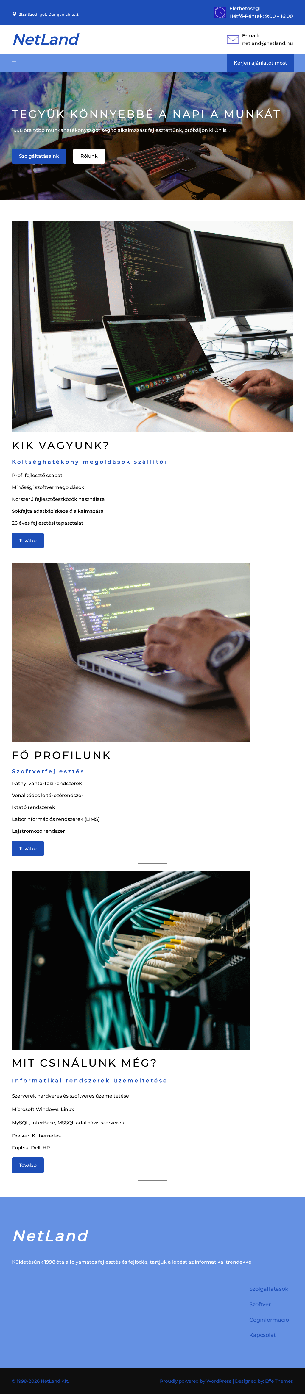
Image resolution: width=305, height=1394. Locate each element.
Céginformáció (269, 1320)
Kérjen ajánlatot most (260, 63)
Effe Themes (279, 1381)
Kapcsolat (262, 1335)
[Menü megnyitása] (14, 63)
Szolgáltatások (268, 1289)
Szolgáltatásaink (39, 156)
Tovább (28, 540)
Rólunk (89, 156)
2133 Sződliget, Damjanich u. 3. (49, 14)
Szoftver (260, 1304)
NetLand (45, 39)
